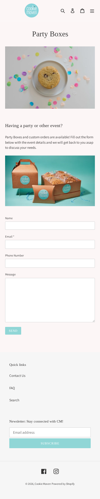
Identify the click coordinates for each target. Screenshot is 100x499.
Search (14, 400)
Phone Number (14, 255)
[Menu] (92, 11)
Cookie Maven (43, 483)
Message (10, 274)
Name (9, 218)
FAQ (12, 388)
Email (9, 237)
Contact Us (17, 375)
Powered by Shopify (63, 483)
